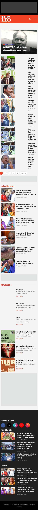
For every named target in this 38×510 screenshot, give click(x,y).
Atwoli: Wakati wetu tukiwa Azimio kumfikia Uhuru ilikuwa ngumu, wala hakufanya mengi (26, 489)
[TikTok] (15, 425)
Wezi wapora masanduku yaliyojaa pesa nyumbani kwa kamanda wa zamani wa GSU (25, 435)
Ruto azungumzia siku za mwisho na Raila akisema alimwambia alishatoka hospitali (27, 471)
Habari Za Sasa (7, 186)
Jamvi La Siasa (9, 45)
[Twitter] (9, 425)
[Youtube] (21, 425)
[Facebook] (3, 425)
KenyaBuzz (5, 285)
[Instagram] (27, 425)
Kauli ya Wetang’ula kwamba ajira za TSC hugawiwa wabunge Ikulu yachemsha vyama (27, 480)
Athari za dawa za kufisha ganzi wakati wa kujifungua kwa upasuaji (26, 456)
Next (23, 173)
